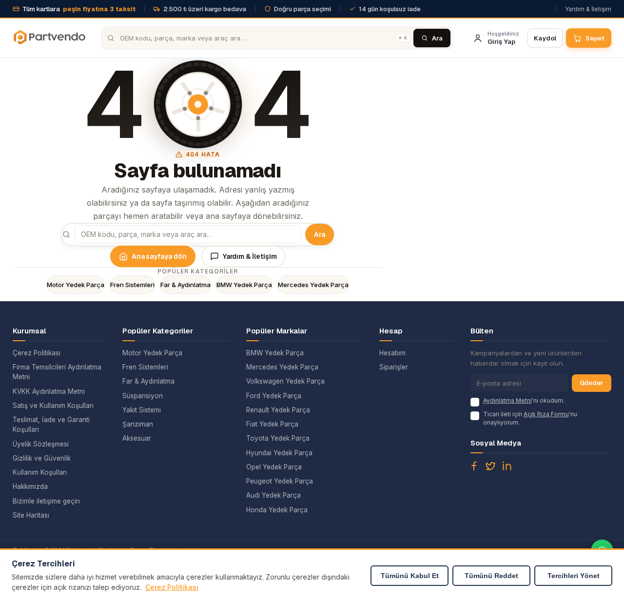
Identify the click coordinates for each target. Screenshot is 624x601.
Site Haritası (31, 515)
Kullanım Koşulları (40, 472)
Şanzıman (137, 424)
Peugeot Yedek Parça (279, 481)
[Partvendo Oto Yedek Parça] (49, 38)
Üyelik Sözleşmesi (41, 444)
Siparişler (393, 367)
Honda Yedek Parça (277, 510)
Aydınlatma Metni (507, 400)
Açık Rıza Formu (546, 414)
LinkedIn (507, 466)
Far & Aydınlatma (185, 285)
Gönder (592, 383)
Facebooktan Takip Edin (474, 466)
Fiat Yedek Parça (272, 424)
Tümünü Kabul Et (410, 576)
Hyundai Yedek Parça (279, 453)
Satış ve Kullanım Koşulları (53, 405)
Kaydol (545, 38)
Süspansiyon (142, 396)
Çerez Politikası (36, 353)
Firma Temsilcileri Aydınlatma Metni (57, 372)
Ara (319, 234)
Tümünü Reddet (491, 576)
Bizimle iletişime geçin (46, 501)
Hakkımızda (30, 486)
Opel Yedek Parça (274, 467)
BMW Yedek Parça (244, 285)
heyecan (490, 466)
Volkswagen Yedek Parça (285, 381)
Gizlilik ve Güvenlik (42, 458)
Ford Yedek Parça (273, 396)
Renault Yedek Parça (278, 410)
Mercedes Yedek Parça (313, 285)
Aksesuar (136, 438)
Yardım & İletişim (588, 9)
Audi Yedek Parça (273, 495)
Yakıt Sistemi (141, 410)
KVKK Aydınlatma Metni (49, 391)
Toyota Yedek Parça (278, 438)
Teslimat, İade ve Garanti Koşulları (51, 424)
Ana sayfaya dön (159, 256)
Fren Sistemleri (132, 285)
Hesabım (392, 353)
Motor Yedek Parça (75, 285)
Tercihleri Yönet (573, 576)
